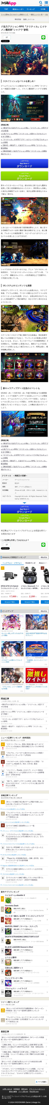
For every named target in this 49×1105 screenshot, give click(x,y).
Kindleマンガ (30, 563)
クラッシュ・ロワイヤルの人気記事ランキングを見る (17, 831)
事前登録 (18, 19)
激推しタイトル (28, 19)
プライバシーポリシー (37, 1089)
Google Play (24, 176)
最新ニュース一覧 (37, 14)
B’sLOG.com (34, 1091)
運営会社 (24, 1089)
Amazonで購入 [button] (10, 602)
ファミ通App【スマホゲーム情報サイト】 (15, 14)
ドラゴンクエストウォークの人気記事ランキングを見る (18, 844)
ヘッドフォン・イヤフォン (12, 563)
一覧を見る (43, 557)
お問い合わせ (7, 1089)
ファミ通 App (8, 3)
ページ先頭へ (42, 1082)
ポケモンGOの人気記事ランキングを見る (14, 854)
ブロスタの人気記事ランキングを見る (13, 874)
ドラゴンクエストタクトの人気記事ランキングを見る (17, 885)
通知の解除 (13, 1091)
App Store (24, 164)
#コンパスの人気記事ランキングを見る (13, 809)
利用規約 (17, 1089)
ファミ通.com (23, 1091)
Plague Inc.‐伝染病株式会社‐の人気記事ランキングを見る (18, 865)
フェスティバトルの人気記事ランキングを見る (15, 822)
